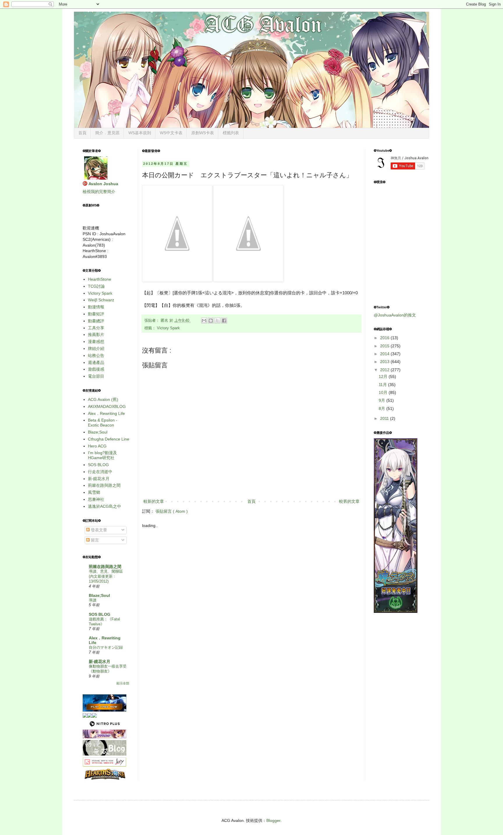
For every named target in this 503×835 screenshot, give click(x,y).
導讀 (92, 600)
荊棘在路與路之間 (104, 485)
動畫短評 (96, 314)
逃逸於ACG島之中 (104, 506)
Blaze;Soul (97, 432)
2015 (385, 346)
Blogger (273, 820)
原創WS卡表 (202, 132)
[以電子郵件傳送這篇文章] (204, 320)
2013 (385, 361)
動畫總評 (96, 321)
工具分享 (96, 327)
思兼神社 (96, 499)
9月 (382, 400)
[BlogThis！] (211, 320)
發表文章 (98, 530)
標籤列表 (231, 132)
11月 (383, 384)
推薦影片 (96, 334)
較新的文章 (154, 501)
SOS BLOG (98, 464)
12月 (384, 376)
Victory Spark (168, 328)
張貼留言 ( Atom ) (171, 511)
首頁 (82, 132)
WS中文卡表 (171, 132)
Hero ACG (97, 446)
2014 (385, 353)
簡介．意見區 (107, 132)
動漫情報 (96, 307)
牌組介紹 (96, 348)
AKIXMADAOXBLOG (107, 406)
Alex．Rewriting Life (106, 413)
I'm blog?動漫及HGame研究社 (102, 455)
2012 (385, 369)
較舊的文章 (349, 501)
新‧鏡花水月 (98, 478)
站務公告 (96, 355)
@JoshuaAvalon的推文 (395, 315)
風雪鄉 (94, 492)
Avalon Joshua (103, 183)
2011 (385, 418)
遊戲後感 (96, 369)
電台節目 (96, 376)
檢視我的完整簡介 (99, 191)
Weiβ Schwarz (101, 300)
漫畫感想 (96, 341)
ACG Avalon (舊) (103, 399)
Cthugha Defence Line (108, 439)
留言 (94, 540)
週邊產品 (96, 362)
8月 (382, 408)
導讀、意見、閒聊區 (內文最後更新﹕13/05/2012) (106, 576)
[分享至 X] (217, 320)
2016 (385, 337)
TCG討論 (96, 286)
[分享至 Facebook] (224, 320)
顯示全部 (122, 683)
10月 (384, 392)
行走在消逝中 (100, 471)
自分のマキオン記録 (106, 647)
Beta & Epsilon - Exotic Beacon (102, 422)
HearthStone (99, 279)
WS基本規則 (139, 132)
